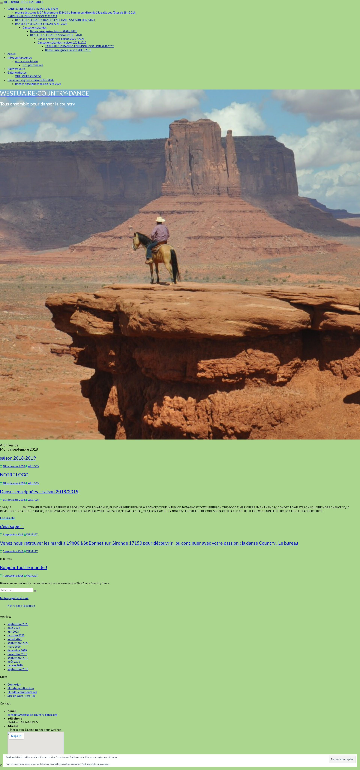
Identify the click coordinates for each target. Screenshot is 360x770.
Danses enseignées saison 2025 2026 (31, 80)
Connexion (14, 684)
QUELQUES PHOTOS (28, 76)
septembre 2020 (18, 643)
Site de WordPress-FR (21, 696)
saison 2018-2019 (18, 458)
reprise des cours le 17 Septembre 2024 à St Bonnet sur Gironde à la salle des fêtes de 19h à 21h (75, 12)
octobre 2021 (16, 635)
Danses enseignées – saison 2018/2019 (62, 42)
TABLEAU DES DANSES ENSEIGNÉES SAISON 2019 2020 (79, 46)
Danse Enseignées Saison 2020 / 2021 (53, 31)
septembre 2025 (18, 624)
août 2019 (14, 661)
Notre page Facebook (14, 598)
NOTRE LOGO (14, 474)
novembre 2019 (17, 654)
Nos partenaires (32, 65)
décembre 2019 (17, 650)
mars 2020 (14, 646)
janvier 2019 (15, 665)
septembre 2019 (18, 658)
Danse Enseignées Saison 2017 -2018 (68, 50)
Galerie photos (17, 72)
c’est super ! (12, 526)
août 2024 (14, 628)
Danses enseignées (34, 27)
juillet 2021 (15, 639)
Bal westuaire (16, 69)
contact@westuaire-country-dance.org (33, 715)
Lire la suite (7, 518)
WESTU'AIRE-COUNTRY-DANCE (24, 2)
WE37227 (33, 466)
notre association (26, 61)
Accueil (12, 54)
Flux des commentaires (22, 692)
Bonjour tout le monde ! (23, 567)
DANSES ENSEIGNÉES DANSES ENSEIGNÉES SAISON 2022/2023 (55, 20)
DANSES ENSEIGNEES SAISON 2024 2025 (33, 9)
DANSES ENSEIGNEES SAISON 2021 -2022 (41, 24)
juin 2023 (13, 631)
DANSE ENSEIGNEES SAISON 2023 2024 (32, 16)
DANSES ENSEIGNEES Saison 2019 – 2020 (56, 35)
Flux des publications (21, 688)
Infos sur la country (20, 57)
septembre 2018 (18, 669)
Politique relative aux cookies (95, 763)
